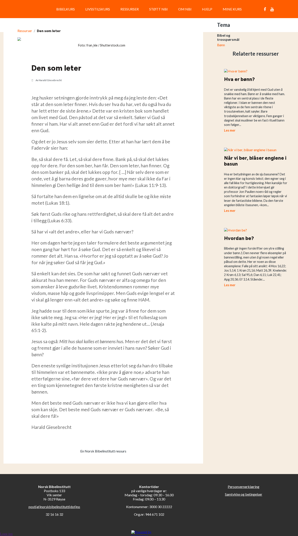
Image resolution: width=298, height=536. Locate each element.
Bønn (221, 45)
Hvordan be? (239, 238)
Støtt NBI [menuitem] (158, 9)
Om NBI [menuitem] (185, 9)
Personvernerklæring (243, 487)
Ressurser (24, 31)
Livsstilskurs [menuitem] (97, 9)
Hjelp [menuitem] (207, 9)
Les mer (229, 130)
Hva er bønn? (239, 79)
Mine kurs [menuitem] (232, 9)
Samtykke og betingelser (243, 494)
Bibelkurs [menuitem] (65, 9)
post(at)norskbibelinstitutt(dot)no (54, 507)
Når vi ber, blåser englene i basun (255, 161)
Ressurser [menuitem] (129, 9)
